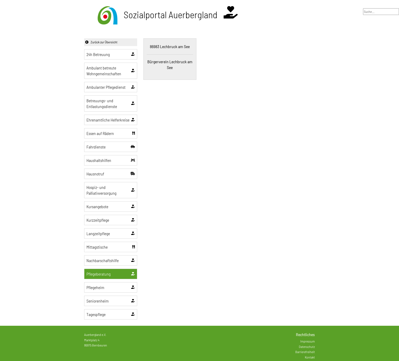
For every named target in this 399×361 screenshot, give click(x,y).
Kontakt (310, 357)
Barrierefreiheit (305, 352)
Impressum (307, 341)
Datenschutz (307, 347)
